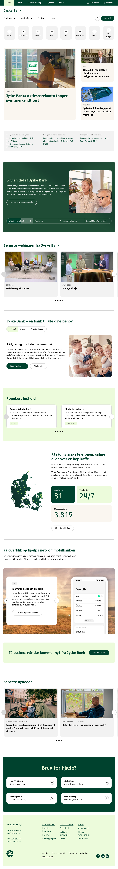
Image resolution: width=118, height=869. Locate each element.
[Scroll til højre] (114, 274)
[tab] (20, 220)
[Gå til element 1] (55, 300)
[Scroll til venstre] (3, 274)
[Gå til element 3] (59, 740)
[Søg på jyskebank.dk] (97, 18)
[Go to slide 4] (60, 431)
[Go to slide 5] (62, 431)
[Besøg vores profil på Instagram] (107, 856)
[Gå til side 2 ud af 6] (56, 600)
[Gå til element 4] (60, 300)
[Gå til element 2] (57, 300)
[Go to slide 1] (55, 431)
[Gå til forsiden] (29, 10)
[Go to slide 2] (57, 431)
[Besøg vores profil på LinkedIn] (103, 856)
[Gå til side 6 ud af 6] (6, 600)
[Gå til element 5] (62, 300)
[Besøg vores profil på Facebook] (98, 856)
